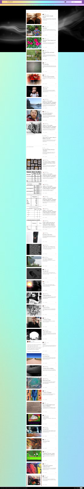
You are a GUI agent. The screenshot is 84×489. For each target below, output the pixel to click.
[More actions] (56, 14)
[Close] (83, 487)
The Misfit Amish (10, 1)
